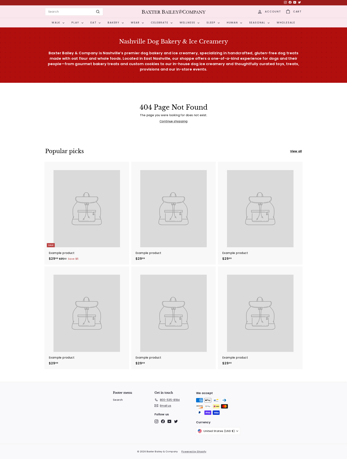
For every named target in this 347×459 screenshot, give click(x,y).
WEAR (136, 22)
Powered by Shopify (193, 451)
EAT (94, 22)
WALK (57, 22)
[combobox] (74, 12)
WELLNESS (188, 22)
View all (296, 151)
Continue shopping (174, 121)
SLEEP (212, 22)
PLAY (76, 22)
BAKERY (114, 22)
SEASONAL (258, 22)
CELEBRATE (160, 22)
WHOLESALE (286, 22)
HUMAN (233, 22)
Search (118, 400)
